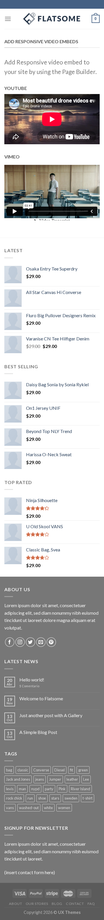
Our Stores (37, 903)
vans (10, 807)
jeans (39, 779)
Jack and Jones (18, 779)
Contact (75, 903)
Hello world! (31, 679)
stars (55, 798)
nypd (35, 788)
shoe (42, 798)
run (30, 798)
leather (72, 779)
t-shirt (87, 798)
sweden (70, 798)
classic (22, 770)
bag (9, 770)
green (83, 770)
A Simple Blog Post (38, 732)
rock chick (14, 798)
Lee (86, 779)
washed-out (29, 807)
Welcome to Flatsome (41, 698)
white (48, 807)
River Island (80, 788)
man (22, 788)
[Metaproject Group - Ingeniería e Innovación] (52, 19)
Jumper (55, 779)
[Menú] (7, 19)
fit (71, 770)
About (15, 903)
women (64, 807)
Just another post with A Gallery (50, 715)
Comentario (29, 686)
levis (10, 788)
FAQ (91, 903)
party (49, 788)
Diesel (59, 770)
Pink (62, 788)
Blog (57, 903)
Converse (41, 770)
